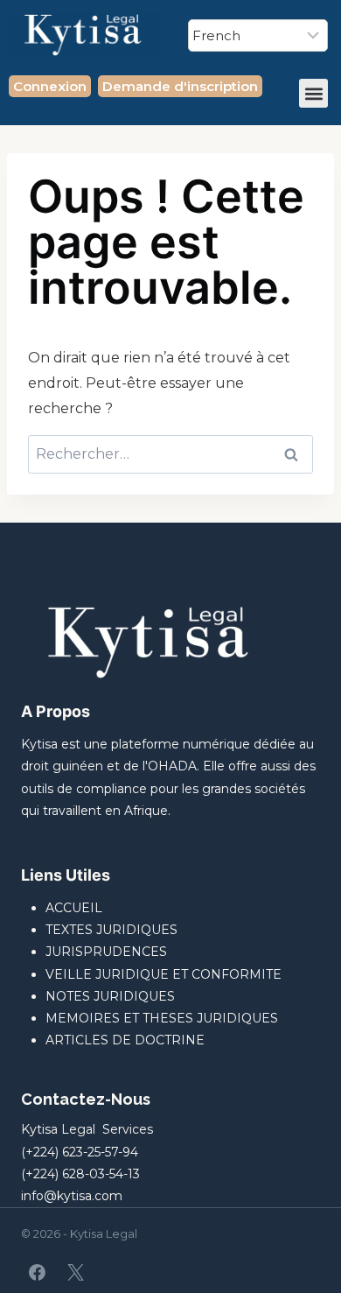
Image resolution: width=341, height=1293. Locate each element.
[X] (75, 1272)
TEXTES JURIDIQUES (111, 930)
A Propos (55, 711)
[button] (313, 93)
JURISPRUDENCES (106, 951)
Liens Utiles (65, 875)
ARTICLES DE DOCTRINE (125, 1040)
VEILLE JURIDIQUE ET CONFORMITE (163, 974)
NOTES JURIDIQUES (110, 996)
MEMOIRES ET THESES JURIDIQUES (161, 1018)
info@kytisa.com (71, 1196)
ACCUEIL (73, 908)
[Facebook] (37, 1272)
